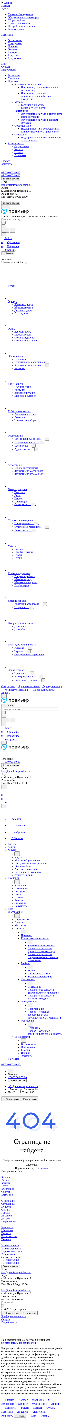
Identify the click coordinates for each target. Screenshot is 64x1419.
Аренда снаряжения (19, 23)
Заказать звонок (11, 178)
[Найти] (12, 230)
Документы (14, 58)
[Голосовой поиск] (5, 230)
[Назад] (17, 853)
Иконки (18, 152)
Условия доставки (11, 1248)
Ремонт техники (17, 29)
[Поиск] (4, 787)
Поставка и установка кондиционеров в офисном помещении (36, 96)
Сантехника (21, 110)
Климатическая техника (28, 84)
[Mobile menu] (4, 743)
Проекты (13, 81)
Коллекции (7, 1188)
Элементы (20, 155)
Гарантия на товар (11, 1251)
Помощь (6, 1239)
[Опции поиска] (3, 226)
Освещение (21, 134)
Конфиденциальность (13, 1316)
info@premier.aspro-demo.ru (16, 184)
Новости (13, 46)
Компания (7, 1194)
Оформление (21, 146)
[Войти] (2, 791)
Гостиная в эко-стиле (32, 104)
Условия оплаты (10, 1245)
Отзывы (12, 49)
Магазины (13, 78)
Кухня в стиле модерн (33, 107)
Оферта (5, 1319)
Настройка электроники (21, 26)
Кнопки (18, 149)
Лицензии (13, 55)
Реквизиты (14, 75)
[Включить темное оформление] (5, 207)
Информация (8, 1221)
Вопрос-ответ (9, 1254)
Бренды (5, 1183)
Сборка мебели (16, 20)
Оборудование (22, 125)
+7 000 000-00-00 (10, 172)
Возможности (16, 143)
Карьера (12, 52)
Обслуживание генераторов (23, 17)
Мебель (18, 102)
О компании (15, 40)
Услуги (5, 1186)
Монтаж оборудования (20, 14)
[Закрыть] (3, 806)
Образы (5, 1191)
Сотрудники (15, 43)
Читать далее (39, 1372)
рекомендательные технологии (18, 1342)
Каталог (5, 1177)
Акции (5, 1180)
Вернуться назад (24, 1168)
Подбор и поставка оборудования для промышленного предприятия (40, 130)
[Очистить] (3, 223)
